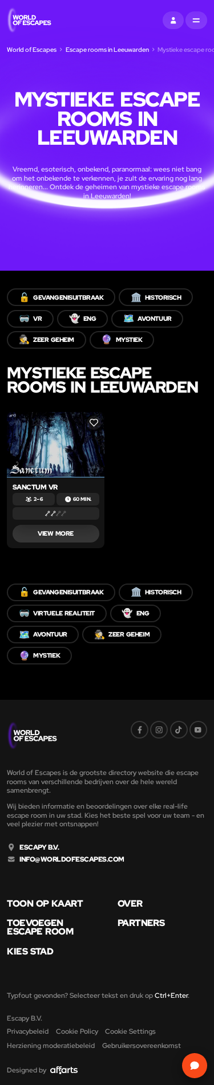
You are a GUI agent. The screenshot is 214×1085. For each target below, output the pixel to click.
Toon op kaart (45, 903)
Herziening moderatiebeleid (51, 1045)
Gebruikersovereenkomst (141, 1045)
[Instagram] (159, 730)
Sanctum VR (35, 487)
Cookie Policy (77, 1031)
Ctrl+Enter (171, 995)
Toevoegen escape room (40, 927)
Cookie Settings (130, 1031)
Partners (141, 923)
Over (130, 903)
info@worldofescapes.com (71, 859)
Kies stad (30, 951)
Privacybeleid (28, 1031)
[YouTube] (198, 730)
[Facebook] (139, 730)
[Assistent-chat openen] (194, 1065)
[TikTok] (179, 730)
